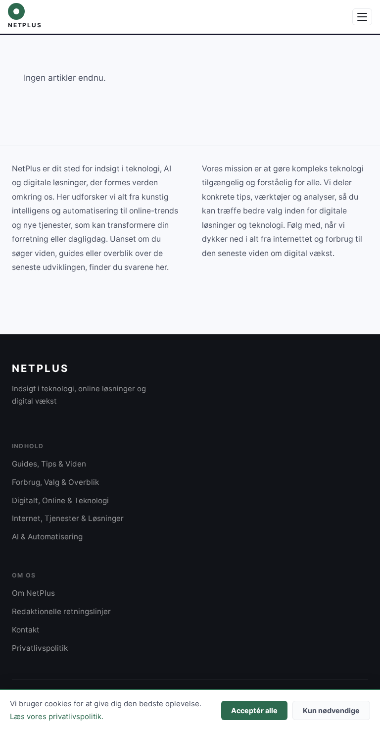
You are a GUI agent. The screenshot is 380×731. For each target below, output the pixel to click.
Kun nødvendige (331, 710)
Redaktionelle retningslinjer (61, 611)
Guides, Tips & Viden (49, 464)
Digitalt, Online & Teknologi (60, 500)
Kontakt (26, 629)
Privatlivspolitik (40, 648)
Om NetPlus (33, 593)
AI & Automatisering (47, 536)
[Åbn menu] (362, 16)
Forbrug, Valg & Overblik (55, 482)
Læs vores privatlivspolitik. (56, 716)
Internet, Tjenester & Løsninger (68, 518)
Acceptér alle (254, 710)
